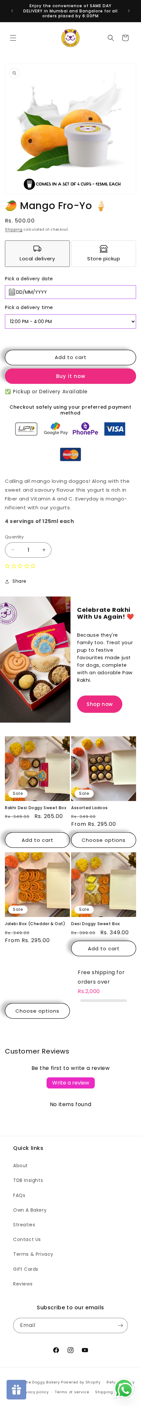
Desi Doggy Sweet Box (95, 923)
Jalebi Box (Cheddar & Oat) (35, 923)
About (20, 1165)
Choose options (104, 840)
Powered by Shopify (81, 1382)
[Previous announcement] (12, 11)
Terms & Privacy (33, 1254)
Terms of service (72, 1392)
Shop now (100, 704)
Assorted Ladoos (89, 807)
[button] (13, 38)
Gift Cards (25, 1269)
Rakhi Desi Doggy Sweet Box (36, 807)
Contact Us (27, 1239)
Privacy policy (35, 1392)
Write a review (70, 1083)
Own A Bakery (30, 1210)
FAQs (19, 1195)
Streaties (24, 1224)
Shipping (14, 229)
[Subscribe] (120, 1325)
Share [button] (19, 581)
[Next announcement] (129, 11)
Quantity (14, 537)
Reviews (22, 1284)
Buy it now (70, 376)
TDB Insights (28, 1180)
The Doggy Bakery (42, 1382)
